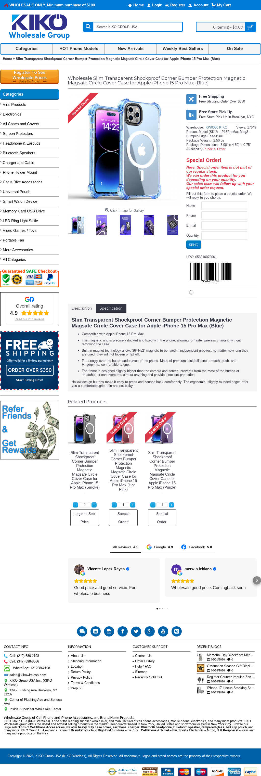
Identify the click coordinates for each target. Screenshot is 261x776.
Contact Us (143, 656)
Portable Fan (13, 240)
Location (77, 666)
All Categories (14, 259)
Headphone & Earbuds (22, 143)
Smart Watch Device (20, 201)
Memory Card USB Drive (24, 211)
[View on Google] (79, 569)
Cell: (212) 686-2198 (24, 656)
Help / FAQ (143, 666)
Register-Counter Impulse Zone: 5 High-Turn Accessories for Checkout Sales (231, 677)
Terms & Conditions (85, 683)
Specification (111, 308)
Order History (145, 661)
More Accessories (18, 250)
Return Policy (81, 672)
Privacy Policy (81, 677)
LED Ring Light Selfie (20, 221)
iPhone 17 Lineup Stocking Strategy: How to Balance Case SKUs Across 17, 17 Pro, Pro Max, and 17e (231, 688)
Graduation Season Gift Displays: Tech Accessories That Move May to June (231, 666)
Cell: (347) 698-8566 (24, 661)
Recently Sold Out (148, 677)
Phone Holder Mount (20, 172)
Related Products (87, 401)
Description (82, 308)
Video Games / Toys (20, 230)
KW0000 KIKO (216, 127)
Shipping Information (86, 661)
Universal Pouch (16, 191)
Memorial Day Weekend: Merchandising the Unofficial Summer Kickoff (231, 655)
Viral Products (14, 104)
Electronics (12, 114)
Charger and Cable (18, 162)
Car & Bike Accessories (23, 182)
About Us (78, 656)
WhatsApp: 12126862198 (31, 668)
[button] (68, 580)
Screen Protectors (18, 133)
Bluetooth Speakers (19, 153)
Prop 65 (76, 688)
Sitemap (141, 672)
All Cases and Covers (21, 124)
